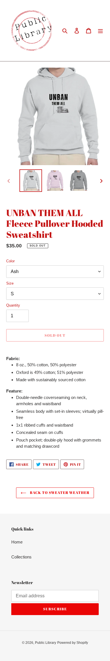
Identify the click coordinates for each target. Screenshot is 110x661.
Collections (21, 556)
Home (17, 542)
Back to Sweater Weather (59, 492)
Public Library (45, 643)
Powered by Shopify (72, 643)
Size (10, 283)
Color (10, 261)
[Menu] (100, 31)
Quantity (13, 305)
